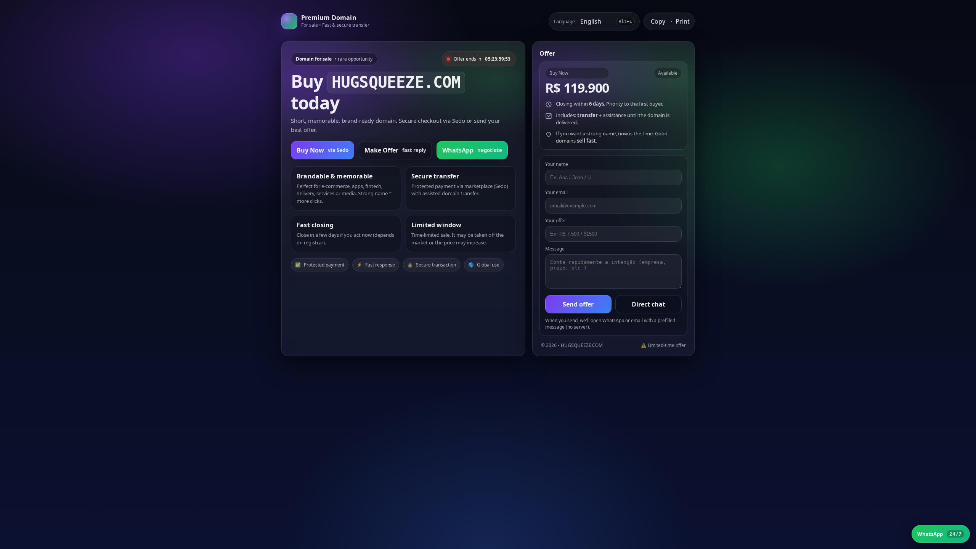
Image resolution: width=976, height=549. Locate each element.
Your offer (555, 220)
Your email (556, 192)
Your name (556, 164)
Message (555, 249)
